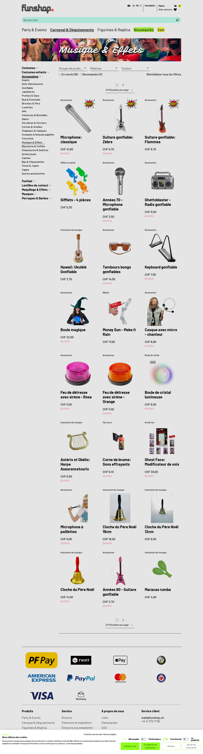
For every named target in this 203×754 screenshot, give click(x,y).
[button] (6, 734)
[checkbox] (124, 739)
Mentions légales (109, 734)
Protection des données (93, 734)
